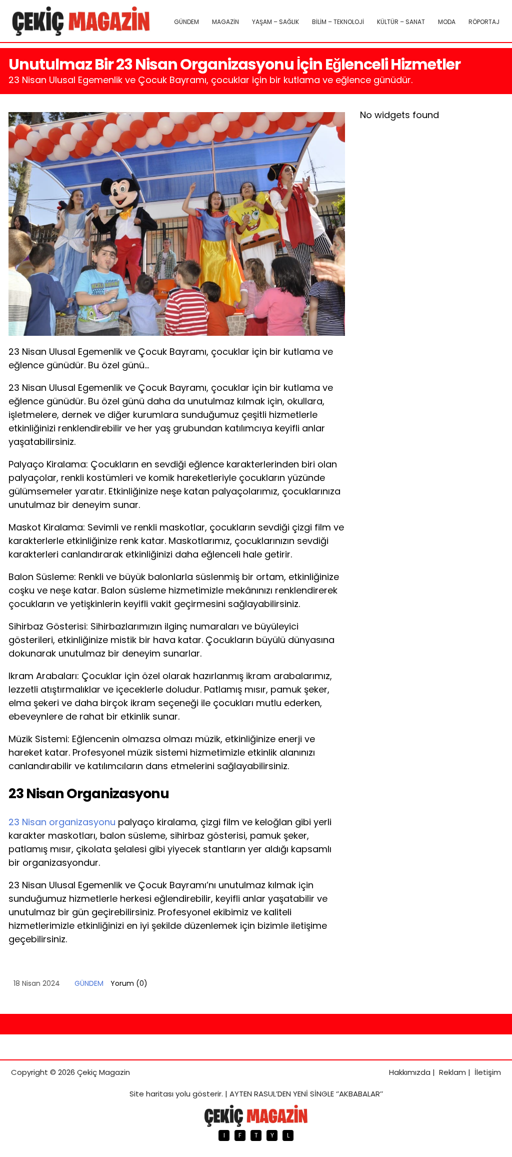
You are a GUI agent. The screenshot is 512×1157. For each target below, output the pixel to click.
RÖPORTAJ (484, 22)
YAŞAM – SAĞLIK (275, 22)
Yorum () (129, 983)
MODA (447, 22)
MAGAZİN (225, 22)
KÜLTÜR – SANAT (401, 22)
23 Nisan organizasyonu (62, 822)
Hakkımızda (409, 1072)
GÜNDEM (186, 22)
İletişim (487, 1072)
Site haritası (152, 1093)
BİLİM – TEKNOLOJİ (338, 22)
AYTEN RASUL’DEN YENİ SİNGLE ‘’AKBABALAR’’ (306, 1093)
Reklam (452, 1072)
